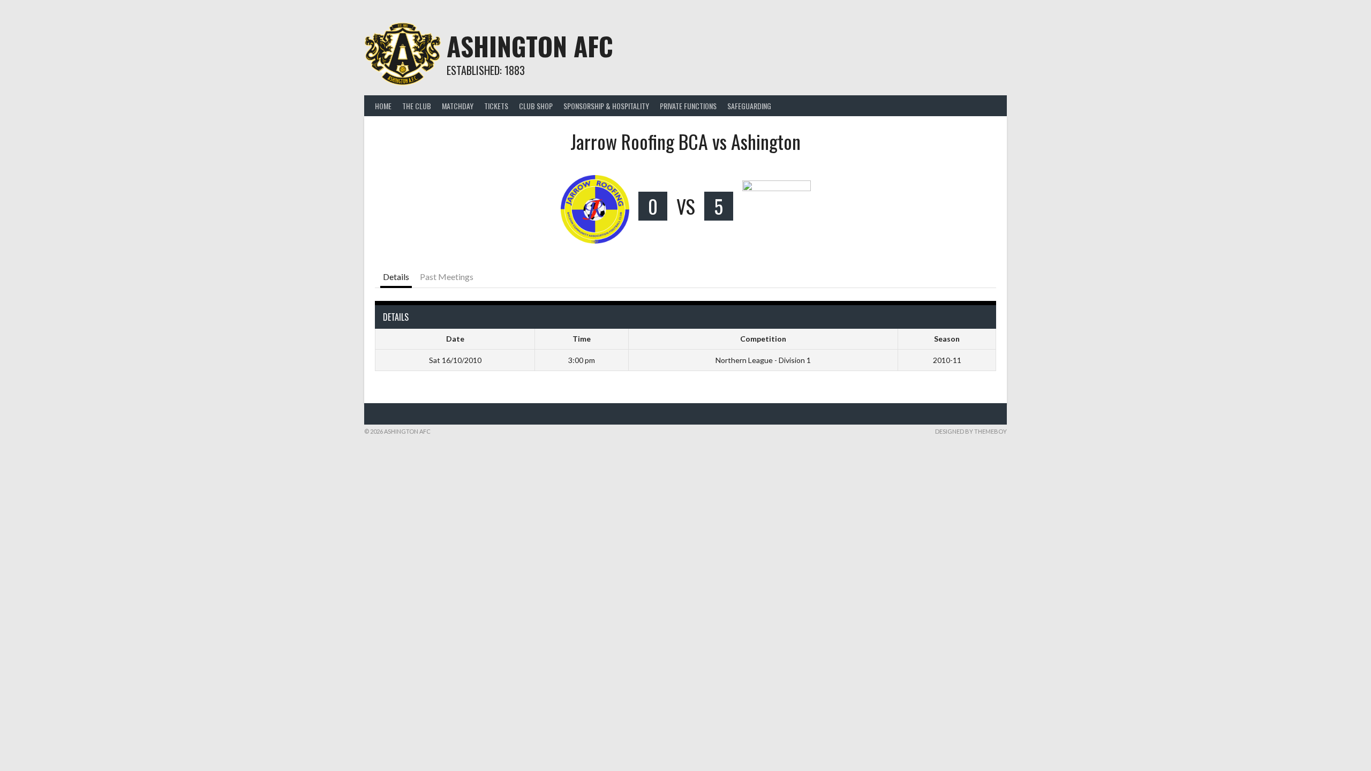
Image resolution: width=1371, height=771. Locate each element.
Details (396, 276)
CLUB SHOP (536, 105)
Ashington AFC (530, 46)
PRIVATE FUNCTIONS (688, 105)
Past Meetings (446, 276)
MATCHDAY (457, 105)
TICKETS (496, 105)
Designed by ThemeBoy (971, 431)
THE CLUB (416, 105)
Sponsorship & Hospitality (606, 105)
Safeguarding (749, 105)
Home (383, 105)
